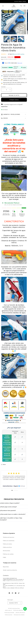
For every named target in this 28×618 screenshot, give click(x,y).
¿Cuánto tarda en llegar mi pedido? (10, 503)
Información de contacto (19, 614)
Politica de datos (7, 544)
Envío (2, 59)
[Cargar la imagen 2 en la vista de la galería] (14, 39)
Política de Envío (7, 547)
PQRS (4, 557)
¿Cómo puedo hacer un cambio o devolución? (13, 514)
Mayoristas (6, 566)
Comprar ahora (14, 99)
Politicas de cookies (8, 554)
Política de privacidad (9, 612)
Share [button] (4, 464)
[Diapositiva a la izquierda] (1, 39)
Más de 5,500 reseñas (18, 54)
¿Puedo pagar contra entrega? (8, 506)
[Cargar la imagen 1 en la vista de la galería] (7, 39)
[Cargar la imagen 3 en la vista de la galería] (21, 39)
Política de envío (8, 614)
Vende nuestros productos (10, 570)
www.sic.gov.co (8, 610)
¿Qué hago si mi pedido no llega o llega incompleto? (11, 518)
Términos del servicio (8, 537)
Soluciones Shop (16, 608)
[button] (3, 5)
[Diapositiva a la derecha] (26, 39)
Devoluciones (6, 550)
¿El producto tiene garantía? (8, 510)
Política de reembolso (8, 540)
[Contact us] (25, 609)
